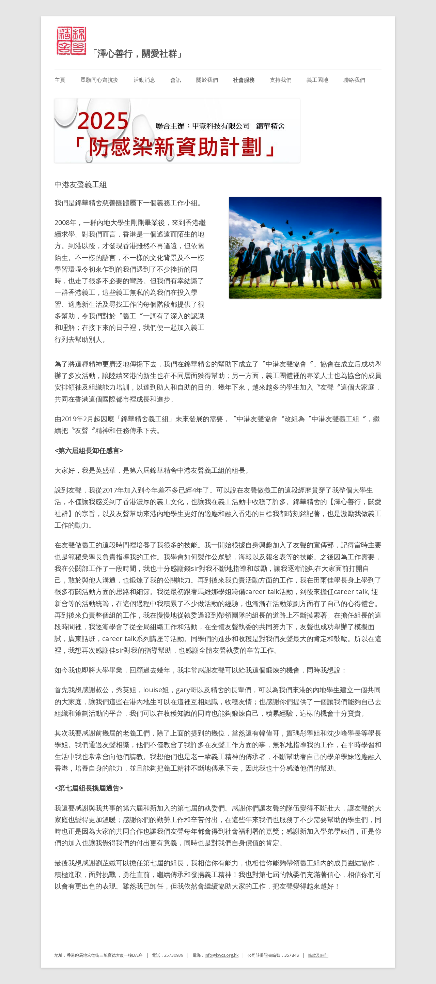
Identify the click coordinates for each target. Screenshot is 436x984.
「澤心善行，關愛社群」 (137, 53)
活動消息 (144, 80)
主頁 (59, 80)
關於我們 (207, 80)
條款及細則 (318, 955)
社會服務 (244, 80)
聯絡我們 (354, 80)
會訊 (175, 80)
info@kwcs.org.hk (221, 955)
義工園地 (317, 80)
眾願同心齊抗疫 (99, 80)
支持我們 (281, 80)
